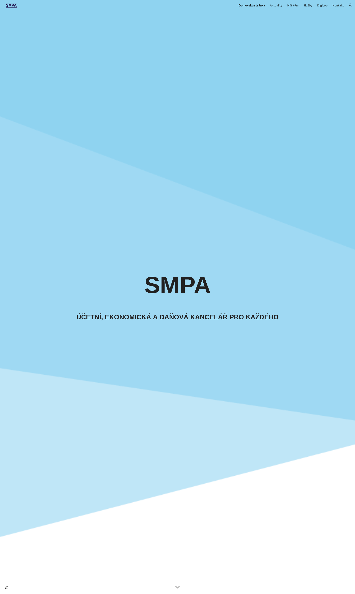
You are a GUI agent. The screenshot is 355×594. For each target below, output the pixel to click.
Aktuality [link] (276, 5)
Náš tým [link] (293, 5)
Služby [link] (307, 5)
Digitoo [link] (322, 5)
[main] (177, 286)
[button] (350, 5)
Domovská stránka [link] (252, 5)
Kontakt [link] (338, 5)
